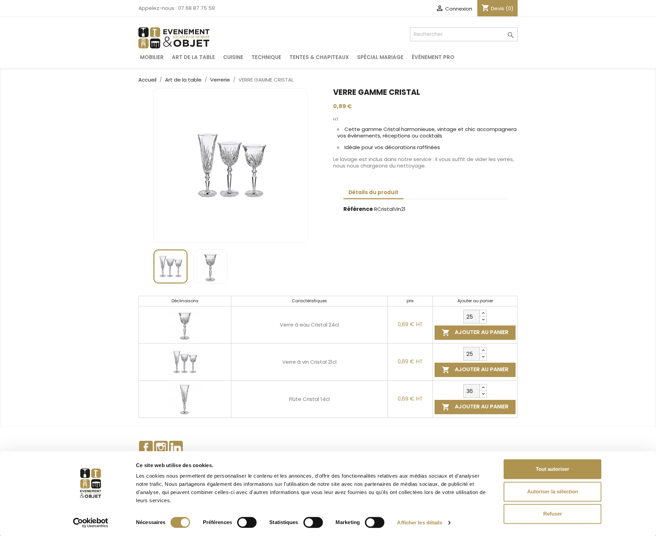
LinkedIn (176, 447)
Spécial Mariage (380, 57)
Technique (266, 57)
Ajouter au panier (475, 332)
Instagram (161, 447)
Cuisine (233, 57)
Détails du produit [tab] (373, 192)
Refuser (552, 514)
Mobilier (152, 57)
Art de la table (193, 57)
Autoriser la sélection (552, 491)
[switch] (247, 522)
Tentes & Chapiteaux (319, 57)
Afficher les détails (419, 522)
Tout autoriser (552, 469)
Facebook (146, 447)
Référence (358, 209)
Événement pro (433, 57)
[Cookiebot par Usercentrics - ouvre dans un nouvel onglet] (91, 523)
